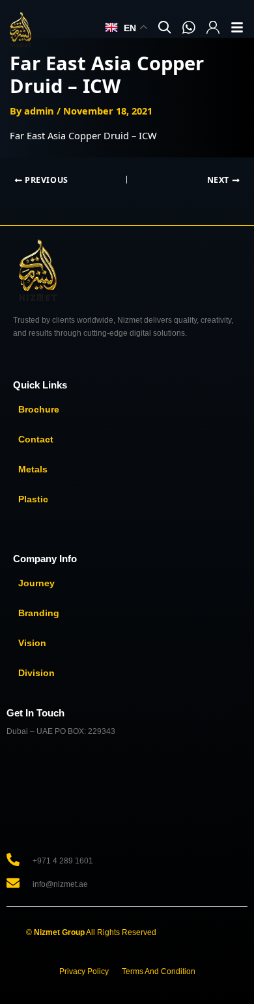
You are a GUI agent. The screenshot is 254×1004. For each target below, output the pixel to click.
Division (36, 673)
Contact (35, 439)
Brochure (38, 409)
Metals (33, 469)
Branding (38, 613)
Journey (36, 583)
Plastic (33, 499)
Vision (32, 643)
